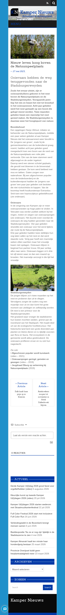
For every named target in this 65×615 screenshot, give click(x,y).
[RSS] (47, 3)
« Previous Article (21, 385)
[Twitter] (43, 3)
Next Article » (43, 385)
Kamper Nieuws (27, 600)
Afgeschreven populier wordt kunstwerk (30, 353)
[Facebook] (39, 3)
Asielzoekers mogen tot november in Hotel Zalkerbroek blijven (43, 398)
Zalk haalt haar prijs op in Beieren (21, 394)
